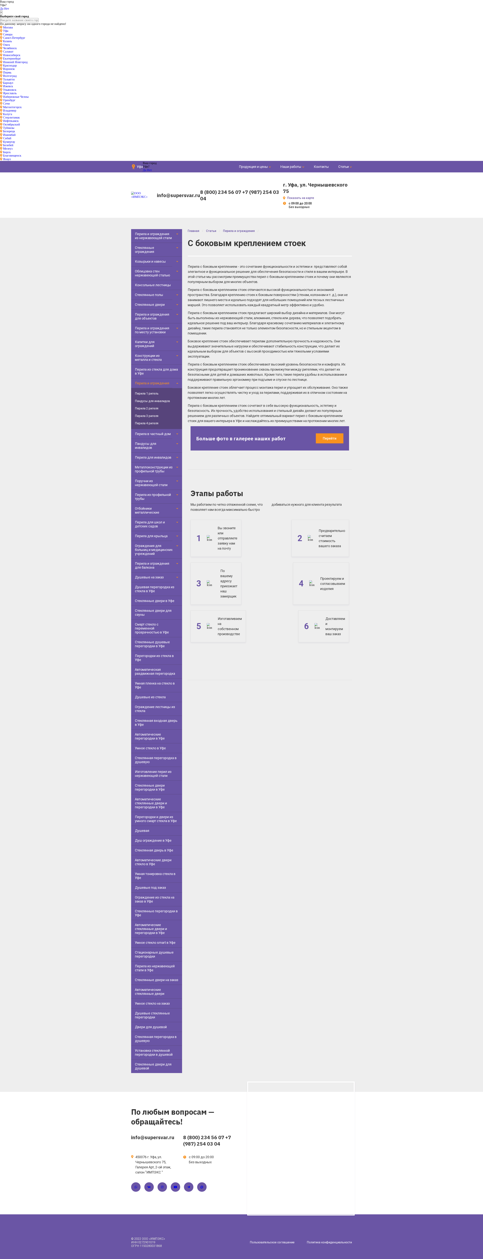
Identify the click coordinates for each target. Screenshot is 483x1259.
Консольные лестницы (153, 285)
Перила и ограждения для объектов (152, 316)
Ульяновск (9, 89)
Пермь (7, 72)
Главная (193, 231)
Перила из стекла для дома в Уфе (156, 371)
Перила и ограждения (152, 383)
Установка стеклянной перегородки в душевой (154, 1052)
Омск (6, 44)
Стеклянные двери (150, 305)
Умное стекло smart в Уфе (155, 943)
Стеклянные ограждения (144, 250)
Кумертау (9, 141)
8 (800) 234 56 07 (220, 192)
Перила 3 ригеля (146, 416)
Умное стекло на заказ (152, 1003)
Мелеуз (7, 148)
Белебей (8, 145)
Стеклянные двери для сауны (153, 612)
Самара (7, 34)
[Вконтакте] (149, 1187)
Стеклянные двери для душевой (153, 1066)
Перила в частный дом (153, 434)
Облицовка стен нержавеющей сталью (152, 273)
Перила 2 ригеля (146, 408)
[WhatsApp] (136, 1187)
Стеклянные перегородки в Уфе (156, 913)
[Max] (202, 1187)
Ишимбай (9, 134)
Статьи (343, 167)
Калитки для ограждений (145, 344)
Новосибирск (11, 55)
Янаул (7, 159)
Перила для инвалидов (153, 457)
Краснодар (10, 65)
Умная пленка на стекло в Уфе (155, 685)
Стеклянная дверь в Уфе (154, 850)
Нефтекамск (11, 120)
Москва (8, 27)
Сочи (6, 103)
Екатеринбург (12, 58)
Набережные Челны (16, 96)
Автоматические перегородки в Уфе (150, 736)
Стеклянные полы (149, 295)
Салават (8, 51)
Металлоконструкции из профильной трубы (154, 469)
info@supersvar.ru (178, 195)
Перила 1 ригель (146, 393)
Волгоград (10, 75)
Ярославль (10, 93)
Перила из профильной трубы (153, 497)
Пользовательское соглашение (272, 1242)
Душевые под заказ (150, 888)
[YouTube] (175, 1187)
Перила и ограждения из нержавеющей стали (153, 236)
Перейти (329, 438)
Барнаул (8, 82)
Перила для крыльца (151, 536)
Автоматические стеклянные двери (149, 992)
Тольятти (9, 79)
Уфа (5, 30)
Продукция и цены (253, 167)
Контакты (321, 167)
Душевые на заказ (149, 577)
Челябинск (10, 48)
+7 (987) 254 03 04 (207, 1140)
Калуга (7, 114)
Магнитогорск (12, 107)
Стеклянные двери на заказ (156, 980)
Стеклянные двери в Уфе (154, 601)
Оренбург (9, 100)
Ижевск (8, 86)
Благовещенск (12, 155)
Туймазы (8, 127)
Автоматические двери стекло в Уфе (153, 862)
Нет (6, 8)
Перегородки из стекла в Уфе (154, 658)
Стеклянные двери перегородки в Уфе (150, 787)
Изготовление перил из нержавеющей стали (153, 774)
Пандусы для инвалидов (152, 401)
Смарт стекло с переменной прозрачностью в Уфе (152, 628)
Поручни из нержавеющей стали (151, 483)
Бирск (7, 152)
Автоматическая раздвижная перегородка (155, 671)
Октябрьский (11, 124)
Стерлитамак (11, 117)
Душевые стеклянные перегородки (152, 1015)
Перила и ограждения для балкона (152, 565)
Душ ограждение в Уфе (153, 840)
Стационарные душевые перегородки (154, 954)
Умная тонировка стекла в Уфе (155, 876)
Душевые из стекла (150, 697)
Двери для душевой (151, 1027)
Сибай (7, 138)
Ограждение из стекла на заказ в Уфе (154, 899)
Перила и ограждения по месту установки (152, 330)
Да (1, 8)
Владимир (9, 110)
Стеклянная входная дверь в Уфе (156, 723)
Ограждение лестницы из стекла (155, 709)
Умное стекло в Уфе (150, 748)
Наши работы (290, 167)
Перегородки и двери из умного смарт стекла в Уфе (156, 819)
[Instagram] (162, 1187)
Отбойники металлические (147, 510)
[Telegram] (188, 1187)
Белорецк (9, 131)
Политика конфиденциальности (329, 1242)
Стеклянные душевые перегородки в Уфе (152, 644)
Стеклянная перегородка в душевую (156, 760)
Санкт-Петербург (14, 37)
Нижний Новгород (15, 62)
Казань (7, 41)
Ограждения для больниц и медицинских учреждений (154, 550)
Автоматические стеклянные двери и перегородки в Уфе (151, 803)
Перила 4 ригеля (146, 423)
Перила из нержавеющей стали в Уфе (155, 968)
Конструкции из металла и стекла (148, 358)
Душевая (142, 831)
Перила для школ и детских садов (150, 524)
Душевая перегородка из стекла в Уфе (154, 589)
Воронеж (9, 68)
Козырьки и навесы (150, 261)
